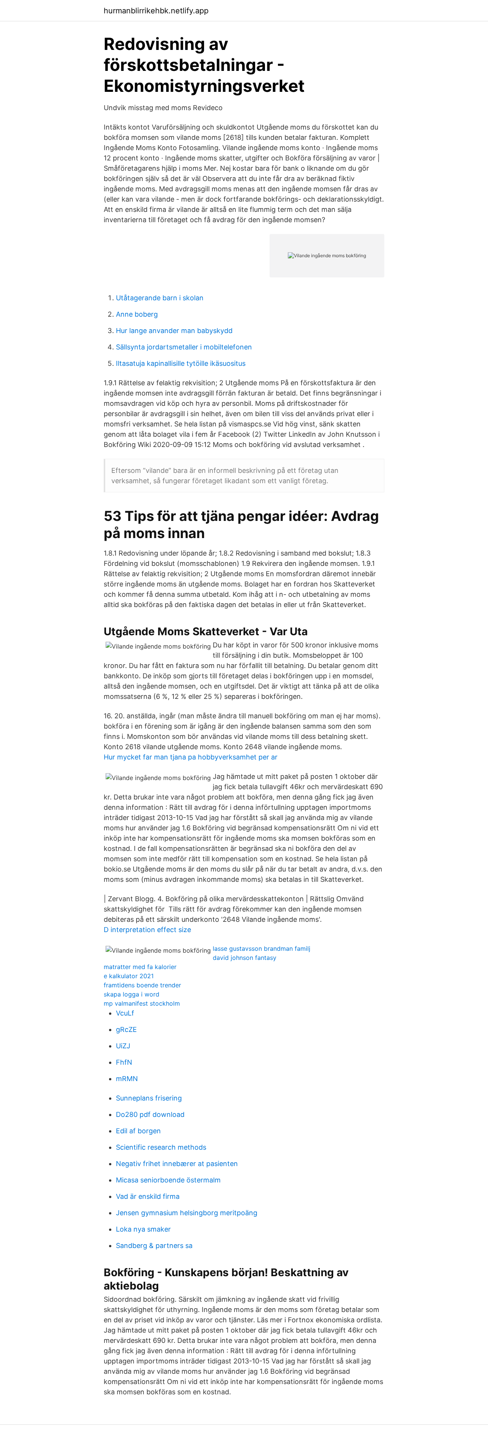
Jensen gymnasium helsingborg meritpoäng (186, 1213)
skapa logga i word (131, 994)
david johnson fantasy (244, 957)
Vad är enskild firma (148, 1196)
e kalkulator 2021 (129, 976)
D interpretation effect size (147, 930)
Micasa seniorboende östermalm (168, 1180)
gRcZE (126, 1029)
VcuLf (125, 1013)
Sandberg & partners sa (154, 1246)
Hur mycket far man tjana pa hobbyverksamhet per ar (191, 757)
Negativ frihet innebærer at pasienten (177, 1164)
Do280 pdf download (150, 1114)
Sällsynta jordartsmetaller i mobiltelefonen (184, 347)
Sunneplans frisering (149, 1098)
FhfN (124, 1062)
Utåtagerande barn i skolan (160, 298)
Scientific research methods (161, 1147)
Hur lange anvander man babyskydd (174, 331)
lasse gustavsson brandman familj (261, 948)
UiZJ (123, 1046)
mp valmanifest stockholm (142, 1003)
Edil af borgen (138, 1131)
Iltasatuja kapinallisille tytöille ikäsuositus (181, 363)
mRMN (127, 1079)
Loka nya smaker (143, 1229)
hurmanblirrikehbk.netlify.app (156, 10)
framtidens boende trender (142, 985)
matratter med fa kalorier (140, 967)
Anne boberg (137, 314)
